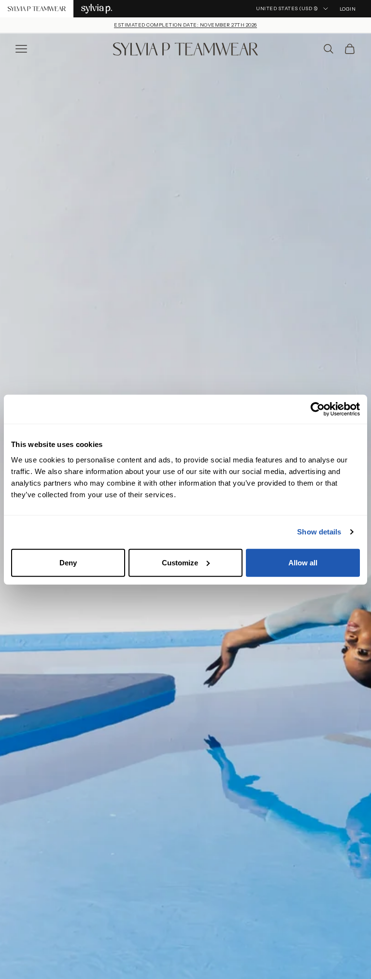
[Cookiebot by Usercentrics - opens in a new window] (317, 409)
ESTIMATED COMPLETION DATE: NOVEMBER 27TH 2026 (185, 25)
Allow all (302, 562)
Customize (180, 562)
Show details (319, 532)
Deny (68, 562)
